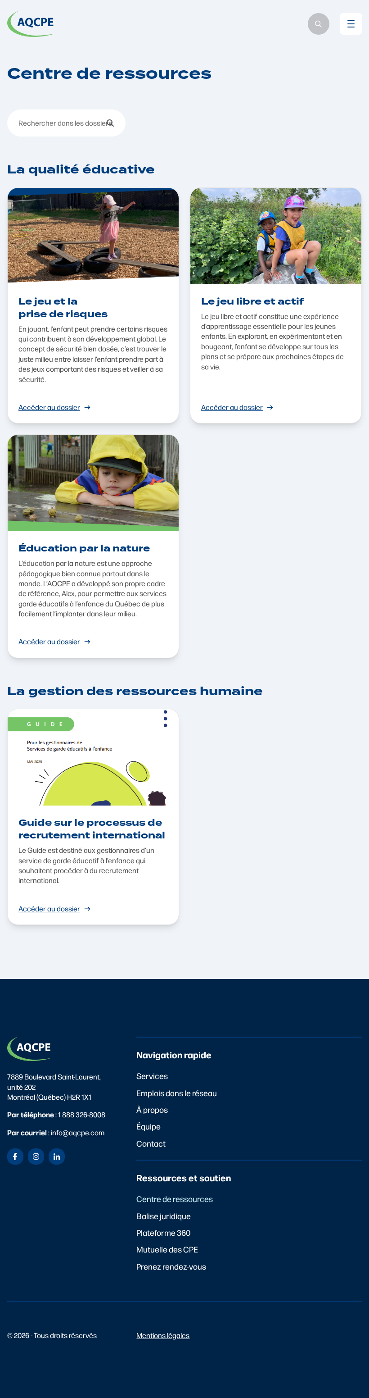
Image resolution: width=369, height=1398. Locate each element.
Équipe (148, 1126)
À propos (152, 1109)
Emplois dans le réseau (176, 1093)
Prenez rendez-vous (171, 1266)
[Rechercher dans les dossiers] (110, 123)
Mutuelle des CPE (167, 1249)
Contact (151, 1143)
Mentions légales (162, 1335)
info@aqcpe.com (77, 1132)
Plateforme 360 (163, 1232)
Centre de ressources (174, 1198)
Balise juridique (163, 1216)
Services (152, 1075)
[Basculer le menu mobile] (351, 24)
